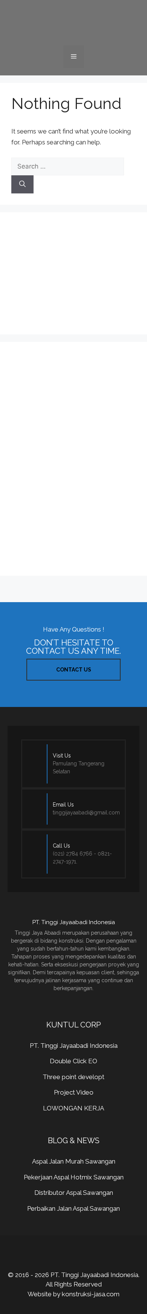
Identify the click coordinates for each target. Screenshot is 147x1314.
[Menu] (73, 56)
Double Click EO (73, 1061)
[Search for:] (67, 166)
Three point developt (73, 1077)
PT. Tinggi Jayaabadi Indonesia (74, 1045)
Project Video (73, 1092)
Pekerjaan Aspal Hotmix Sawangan (74, 1177)
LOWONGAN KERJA (73, 1108)
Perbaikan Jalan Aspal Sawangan (73, 1208)
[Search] (22, 184)
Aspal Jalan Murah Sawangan (73, 1161)
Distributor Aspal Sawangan (73, 1192)
